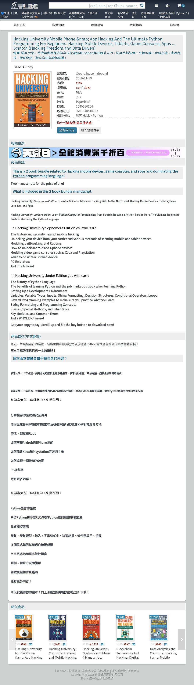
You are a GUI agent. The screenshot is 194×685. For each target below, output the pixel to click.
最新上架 (19, 25)
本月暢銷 (136, 25)
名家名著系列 (122, 15)
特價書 (174, 25)
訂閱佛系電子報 (147, 15)
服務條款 (133, 671)
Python (98, 115)
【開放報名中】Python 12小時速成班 (173, 15)
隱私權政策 (119, 671)
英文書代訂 (109, 15)
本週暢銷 (97, 25)
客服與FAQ (89, 671)
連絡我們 (104, 671)
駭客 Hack (83, 115)
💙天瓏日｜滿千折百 (9, 15)
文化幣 (134, 15)
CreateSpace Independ (92, 73)
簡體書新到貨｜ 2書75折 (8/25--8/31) (83, 15)
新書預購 (58, 25)
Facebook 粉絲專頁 (67, 671)
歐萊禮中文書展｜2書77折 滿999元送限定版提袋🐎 (44, 15)
